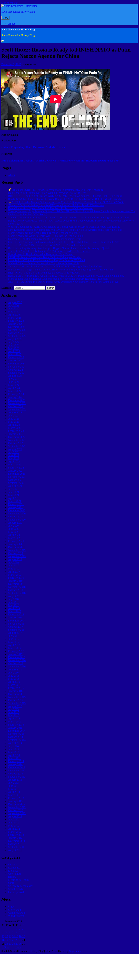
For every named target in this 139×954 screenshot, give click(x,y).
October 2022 (15, 443)
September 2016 (17, 666)
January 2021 (15, 507)
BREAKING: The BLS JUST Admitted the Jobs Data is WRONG (44, 272)
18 (3, 940)
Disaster (12, 864)
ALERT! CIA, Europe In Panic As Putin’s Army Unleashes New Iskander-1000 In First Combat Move (63, 281)
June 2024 (13, 381)
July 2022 (13, 452)
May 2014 (13, 752)
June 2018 (13, 602)
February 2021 (16, 504)
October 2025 (15, 332)
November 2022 (17, 440)
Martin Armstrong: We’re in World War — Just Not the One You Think (46, 235)
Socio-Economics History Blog (18, 11)
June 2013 (13, 785)
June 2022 (13, 455)
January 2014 (15, 764)
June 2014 (13, 749)
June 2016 (13, 675)
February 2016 (16, 687)
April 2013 (14, 791)
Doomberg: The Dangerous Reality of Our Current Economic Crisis (44, 238)
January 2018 (15, 617)
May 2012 (13, 825)
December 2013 (16, 767)
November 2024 (17, 366)
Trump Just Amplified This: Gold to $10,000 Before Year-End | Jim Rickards (49, 251)
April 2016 (14, 681)
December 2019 (16, 547)
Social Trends (15, 889)
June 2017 (13, 638)
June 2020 (13, 528)
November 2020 (17, 513)
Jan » (18, 947)
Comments (16, 912)
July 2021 (13, 489)
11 (3, 936)
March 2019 (14, 574)
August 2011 (15, 850)
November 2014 (17, 733)
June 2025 (13, 345)
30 (20, 943)
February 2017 (16, 651)
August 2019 (15, 559)
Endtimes (13, 870)
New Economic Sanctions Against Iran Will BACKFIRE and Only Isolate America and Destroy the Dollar (65, 229)
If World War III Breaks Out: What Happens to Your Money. (40, 254)
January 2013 (15, 801)
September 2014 (17, 739)
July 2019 (13, 562)
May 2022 (13, 458)
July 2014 (13, 746)
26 (6, 943)
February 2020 (16, 541)
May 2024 (13, 385)
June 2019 (13, 565)
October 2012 (15, 810)
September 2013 (17, 776)
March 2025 (14, 354)
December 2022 (16, 437)
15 (16, 936)
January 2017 (15, 654)
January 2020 (15, 544)
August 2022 (15, 449)
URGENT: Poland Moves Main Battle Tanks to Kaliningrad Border (44, 257)
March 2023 (14, 427)
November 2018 (17, 586)
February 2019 (16, 577)
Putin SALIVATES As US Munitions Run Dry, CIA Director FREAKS (46, 260)
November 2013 (17, 770)
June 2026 (13, 308)
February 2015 (16, 724)
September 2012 (17, 813)
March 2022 (14, 464)
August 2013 (15, 779)
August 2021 (15, 485)
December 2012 (16, 804)
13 (10, 936)
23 (20, 940)
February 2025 (16, 357)
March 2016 (14, 684)
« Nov (5, 947)
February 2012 (16, 834)
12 (6, 936)
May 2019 (13, 568)
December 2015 (16, 694)
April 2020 (14, 534)
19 (6, 940)
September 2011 (16, 847)
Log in (11, 906)
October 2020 (15, 516)
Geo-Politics (14, 873)
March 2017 (14, 648)
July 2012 (13, 819)
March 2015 (14, 721)
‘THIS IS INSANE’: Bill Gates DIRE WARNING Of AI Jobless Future (47, 245)
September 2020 (17, 519)
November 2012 (17, 807)
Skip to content (9, 2)
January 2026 (15, 323)
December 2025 (16, 326)
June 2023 (13, 418)
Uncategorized (16, 892)
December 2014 (16, 730)
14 (13, 936)
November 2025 (17, 329)
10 (23, 932)
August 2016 (15, 669)
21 (13, 940)
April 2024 (14, 388)
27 (10, 943)
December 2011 (16, 840)
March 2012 (14, 831)
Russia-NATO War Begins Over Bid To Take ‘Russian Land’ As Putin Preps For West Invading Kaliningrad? (66, 275)
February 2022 (16, 467)
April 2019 (14, 571)
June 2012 (13, 822)
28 (13, 943)
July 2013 (13, 782)
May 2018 (13, 605)
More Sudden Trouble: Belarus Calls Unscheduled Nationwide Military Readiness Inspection (58, 278)
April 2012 (14, 828)
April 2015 (14, 718)
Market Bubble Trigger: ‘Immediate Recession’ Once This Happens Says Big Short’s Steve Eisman (61, 269)
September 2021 (17, 482)
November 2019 (17, 550)
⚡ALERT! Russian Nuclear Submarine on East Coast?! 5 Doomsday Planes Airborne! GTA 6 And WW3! (66, 202)
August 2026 (15, 302)
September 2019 (17, 556)
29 (16, 943)
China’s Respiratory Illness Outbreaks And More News (33, 147)
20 (10, 940)
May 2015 (13, 715)
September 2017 (17, 629)
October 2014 (15, 736)
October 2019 (15, 553)
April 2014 (14, 755)
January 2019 (15, 580)
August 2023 (15, 412)
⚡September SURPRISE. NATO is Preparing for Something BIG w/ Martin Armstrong (55, 189)
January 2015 (15, 727)
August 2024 (15, 375)
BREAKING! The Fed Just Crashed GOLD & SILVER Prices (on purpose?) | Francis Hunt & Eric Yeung (65, 195)
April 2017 (14, 645)
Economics (14, 867)
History (12, 876)
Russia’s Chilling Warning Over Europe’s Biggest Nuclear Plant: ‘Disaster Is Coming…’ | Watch (59, 248)
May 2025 (13, 348)
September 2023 (17, 409)
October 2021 (15, 479)
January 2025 (15, 360)
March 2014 (14, 758)
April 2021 (14, 498)
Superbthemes (76, 951)
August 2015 (15, 706)
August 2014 (15, 743)
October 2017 (15, 626)
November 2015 (17, 697)
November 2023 (17, 403)
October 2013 (15, 773)
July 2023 (13, 415)
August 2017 (15, 632)
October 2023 (15, 406)
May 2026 (13, 311)
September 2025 (17, 336)
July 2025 (13, 342)
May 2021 (13, 495)
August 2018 (15, 596)
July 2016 (13, 672)
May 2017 (13, 642)
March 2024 (14, 391)
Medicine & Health (18, 879)
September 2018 (17, 593)
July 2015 (13, 709)
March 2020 (14, 537)
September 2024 (17, 372)
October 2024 (15, 369)
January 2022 (15, 470)
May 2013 (13, 788)
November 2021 (17, 476)
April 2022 (14, 461)
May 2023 (13, 421)
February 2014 (16, 761)
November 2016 (17, 660)
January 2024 (15, 397)
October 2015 (15, 700)
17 (23, 936)
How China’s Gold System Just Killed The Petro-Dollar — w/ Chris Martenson (50, 208)
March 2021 (14, 501)
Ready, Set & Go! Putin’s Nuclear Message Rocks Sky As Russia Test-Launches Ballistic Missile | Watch (64, 199)
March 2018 (14, 611)
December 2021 (16, 473)
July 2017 (13, 635)
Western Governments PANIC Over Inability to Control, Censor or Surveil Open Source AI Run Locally (64, 226)
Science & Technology (20, 885)
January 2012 (15, 837)
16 (20, 936)
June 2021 (13, 492)
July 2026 (13, 305)
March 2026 (14, 317)
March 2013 (14, 795)
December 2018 (16, 583)
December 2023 (16, 400)
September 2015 (17, 703)
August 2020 (15, 522)
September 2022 (17, 446)
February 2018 (16, 614)
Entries (14, 909)
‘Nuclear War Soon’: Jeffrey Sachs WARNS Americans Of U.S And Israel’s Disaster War (56, 205)
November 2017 (17, 623)
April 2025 (14, 351)
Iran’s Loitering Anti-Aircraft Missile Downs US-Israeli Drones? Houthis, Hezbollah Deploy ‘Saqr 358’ (60, 160)
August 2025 (15, 339)
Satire (11, 882)
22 (16, 940)
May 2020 (13, 531)
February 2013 (16, 798)
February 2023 (16, 430)
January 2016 (15, 690)
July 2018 (13, 599)
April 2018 (14, 608)
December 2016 (16, 657)
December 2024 (16, 363)
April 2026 (14, 314)
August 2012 (15, 816)
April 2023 (14, 424)
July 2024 (13, 378)
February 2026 (16, 320)
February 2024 (16, 394)
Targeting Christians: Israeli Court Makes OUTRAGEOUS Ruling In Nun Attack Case (55, 266)
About (11, 23)
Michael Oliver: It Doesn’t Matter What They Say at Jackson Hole (43, 263)
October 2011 (15, 843)
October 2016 (15, 663)
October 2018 (15, 590)
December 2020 (16, 510)
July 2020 (13, 525)
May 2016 (13, 678)
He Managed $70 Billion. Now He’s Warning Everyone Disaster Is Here (47, 192)
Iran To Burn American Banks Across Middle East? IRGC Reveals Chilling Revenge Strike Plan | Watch (64, 242)
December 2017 (16, 620)
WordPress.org (16, 915)
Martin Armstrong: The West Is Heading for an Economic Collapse (44, 232)
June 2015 (13, 712)
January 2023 (15, 433)
